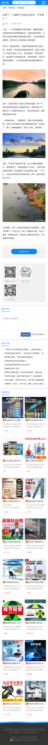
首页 (4, 7)
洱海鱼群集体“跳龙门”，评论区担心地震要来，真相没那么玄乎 (24, 353)
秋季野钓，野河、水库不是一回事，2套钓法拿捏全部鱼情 (24, 383)
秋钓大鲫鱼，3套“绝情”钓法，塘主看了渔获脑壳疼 (24, 380)
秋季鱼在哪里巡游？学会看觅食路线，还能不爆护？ (24, 372)
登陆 (34, 334)
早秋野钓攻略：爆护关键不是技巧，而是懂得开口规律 (24, 376)
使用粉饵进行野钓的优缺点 (15, 360)
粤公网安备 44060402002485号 (25, 740)
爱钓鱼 (5, 2)
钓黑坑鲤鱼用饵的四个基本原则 (17, 364)
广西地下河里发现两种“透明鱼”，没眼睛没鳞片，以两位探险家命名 (24, 349)
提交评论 (25, 334)
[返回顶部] (42, 668)
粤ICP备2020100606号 (27, 737)
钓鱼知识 (11, 7)
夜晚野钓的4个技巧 (12, 368)
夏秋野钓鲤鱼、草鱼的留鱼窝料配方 (18, 357)
